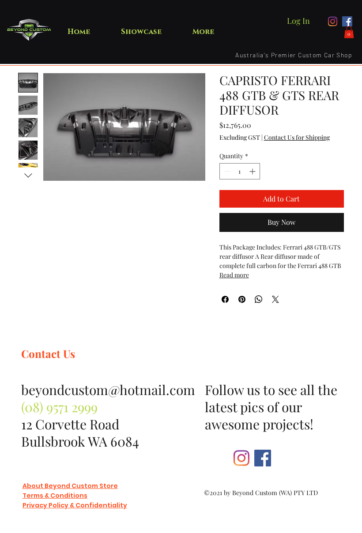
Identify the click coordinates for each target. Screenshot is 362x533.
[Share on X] (275, 299)
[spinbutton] (240, 171)
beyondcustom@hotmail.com (108, 390)
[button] (349, 32)
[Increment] (253, 171)
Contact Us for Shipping (297, 137)
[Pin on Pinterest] (242, 299)
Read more (234, 275)
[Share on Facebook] (225, 299)
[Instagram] (333, 21)
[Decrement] (226, 171)
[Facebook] (347, 21)
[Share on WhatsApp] (258, 299)
